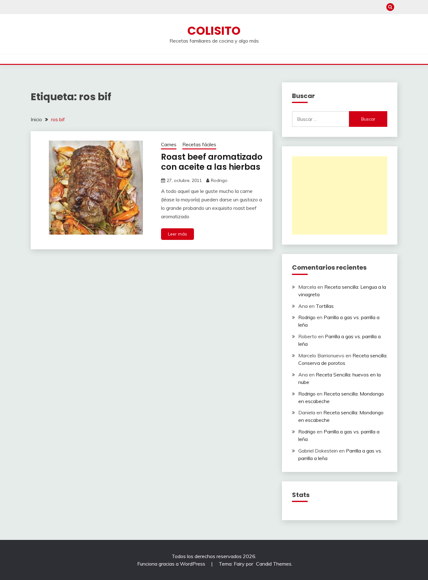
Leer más (177, 234)
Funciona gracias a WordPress (171, 564)
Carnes (168, 145)
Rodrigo (219, 180)
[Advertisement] (339, 195)
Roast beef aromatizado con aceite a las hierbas (212, 162)
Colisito (214, 31)
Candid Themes (273, 564)
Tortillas (325, 306)
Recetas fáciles (199, 145)
